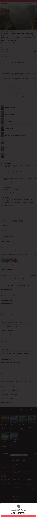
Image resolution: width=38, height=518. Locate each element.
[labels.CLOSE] (36, 505)
